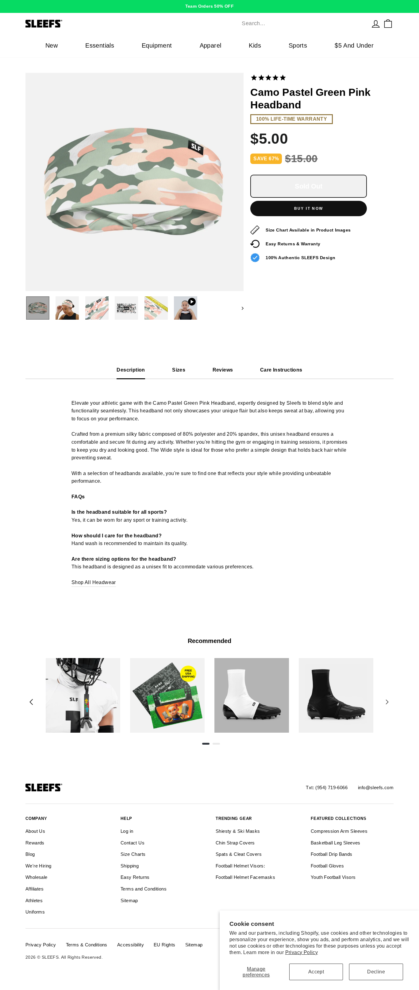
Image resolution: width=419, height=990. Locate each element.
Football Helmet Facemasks (245, 877)
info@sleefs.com (376, 787)
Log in (127, 831)
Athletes (34, 900)
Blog (30, 854)
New (51, 45)
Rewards (34, 842)
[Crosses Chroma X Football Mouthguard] (83, 695)
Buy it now (308, 208)
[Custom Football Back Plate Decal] (167, 695)
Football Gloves (327, 865)
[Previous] (31, 702)
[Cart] (388, 23)
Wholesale (36, 877)
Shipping (130, 865)
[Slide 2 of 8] (167, 695)
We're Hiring (38, 865)
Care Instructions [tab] (281, 369)
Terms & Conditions (86, 944)
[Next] (387, 702)
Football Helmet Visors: (240, 865)
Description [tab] (131, 369)
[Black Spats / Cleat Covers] (336, 695)
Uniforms (35, 911)
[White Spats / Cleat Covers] (251, 695)
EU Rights (164, 944)
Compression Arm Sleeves (339, 831)
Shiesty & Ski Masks (238, 831)
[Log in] (375, 23)
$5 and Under (354, 45)
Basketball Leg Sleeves (335, 842)
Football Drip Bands (331, 854)
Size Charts (133, 854)
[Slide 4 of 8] (336, 695)
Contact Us (132, 842)
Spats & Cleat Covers (239, 854)
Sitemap (129, 900)
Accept (316, 971)
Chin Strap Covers (235, 842)
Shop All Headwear (93, 582)
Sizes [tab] (178, 369)
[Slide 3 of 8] (252, 695)
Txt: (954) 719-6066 (327, 787)
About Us (35, 831)
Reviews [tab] (223, 369)
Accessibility (130, 944)
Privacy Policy (301, 952)
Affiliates (34, 888)
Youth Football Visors (333, 877)
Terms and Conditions (144, 888)
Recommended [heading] (209, 640)
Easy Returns (135, 877)
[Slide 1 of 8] (83, 695)
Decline (376, 971)
